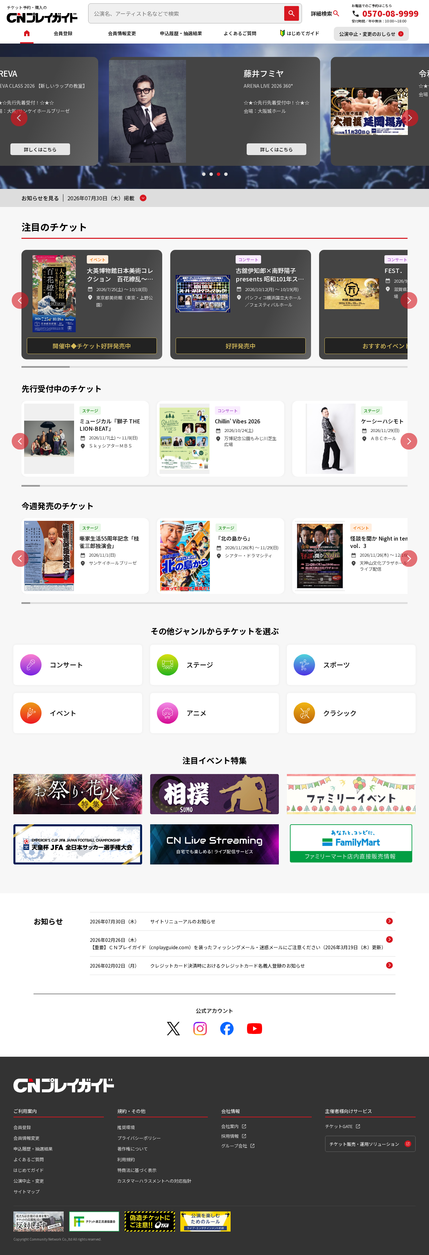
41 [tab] (376, 604)
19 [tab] (361, 486)
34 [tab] (315, 604)
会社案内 (230, 1126)
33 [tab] (306, 604)
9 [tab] (178, 486)
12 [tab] (233, 486)
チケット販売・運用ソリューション (364, 1144)
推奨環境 (126, 1127)
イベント (63, 713)
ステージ (199, 665)
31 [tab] (289, 604)
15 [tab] (288, 486)
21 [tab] (398, 486)
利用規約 (126, 1159)
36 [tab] (332, 604)
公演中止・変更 (28, 1181)
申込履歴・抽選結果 (181, 33)
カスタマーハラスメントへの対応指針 (154, 1181)
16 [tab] (306, 486)
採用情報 (230, 1136)
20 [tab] (380, 486)
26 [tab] (245, 604)
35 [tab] (324, 604)
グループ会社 (234, 1145)
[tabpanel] (214, 111)
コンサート (66, 665)
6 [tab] (287, 367)
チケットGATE (339, 1126)
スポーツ (336, 665)
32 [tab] (298, 604)
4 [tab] (225, 180)
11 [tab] (214, 486)
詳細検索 (321, 13)
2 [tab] (210, 180)
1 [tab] (203, 180)
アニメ (196, 713)
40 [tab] (368, 604)
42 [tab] (385, 604)
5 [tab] (238, 367)
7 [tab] (335, 367)
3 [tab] (218, 180)
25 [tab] (236, 604)
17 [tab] (325, 486)
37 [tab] (342, 604)
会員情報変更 (122, 33)
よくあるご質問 (240, 33)
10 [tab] (196, 486)
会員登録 (63, 33)
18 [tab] (343, 486)
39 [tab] (359, 604)
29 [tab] (271, 604)
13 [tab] (251, 486)
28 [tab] (262, 604)
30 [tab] (280, 604)
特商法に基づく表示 (137, 1170)
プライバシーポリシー (139, 1138)
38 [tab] (350, 604)
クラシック (340, 713)
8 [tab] (383, 367)
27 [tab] (254, 604)
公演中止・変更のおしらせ (367, 33)
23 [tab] (218, 604)
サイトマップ (26, 1191)
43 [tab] (394, 604)
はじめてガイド (303, 33)
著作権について (132, 1148)
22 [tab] (210, 604)
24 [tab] (227, 604)
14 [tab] (269, 486)
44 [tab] (403, 604)
